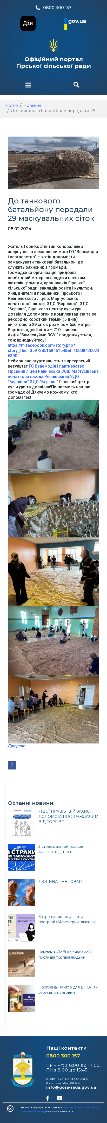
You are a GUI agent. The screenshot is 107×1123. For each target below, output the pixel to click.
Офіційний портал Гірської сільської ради (53, 62)
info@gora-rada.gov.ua (71, 1087)
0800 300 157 (63, 1056)
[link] (56, 366)
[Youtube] (59, 1098)
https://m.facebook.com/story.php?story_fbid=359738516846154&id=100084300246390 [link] (53, 350)
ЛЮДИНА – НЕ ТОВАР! (60, 881)
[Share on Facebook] (12, 765)
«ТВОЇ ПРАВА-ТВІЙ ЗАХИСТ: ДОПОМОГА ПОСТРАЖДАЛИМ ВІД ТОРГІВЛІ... (68, 816)
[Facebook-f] (47, 1098)
